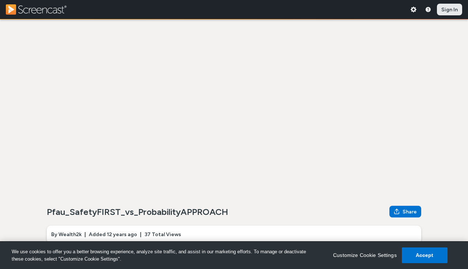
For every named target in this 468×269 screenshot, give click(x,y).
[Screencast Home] (41, 9)
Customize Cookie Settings (365, 255)
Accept (425, 255)
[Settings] (413, 9)
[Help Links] (428, 9)
